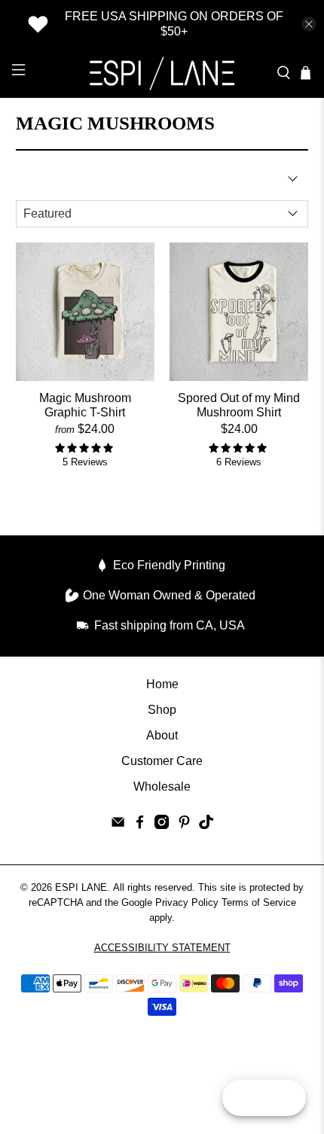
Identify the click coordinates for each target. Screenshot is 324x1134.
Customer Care (162, 760)
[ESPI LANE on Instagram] (161, 824)
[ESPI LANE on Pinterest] (184, 824)
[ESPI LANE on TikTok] (206, 824)
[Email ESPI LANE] (118, 824)
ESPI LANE (81, 887)
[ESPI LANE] (162, 73)
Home (162, 684)
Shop (162, 709)
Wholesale (162, 786)
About (162, 735)
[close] (308, 24)
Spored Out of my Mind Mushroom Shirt (239, 405)
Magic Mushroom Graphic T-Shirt (85, 405)
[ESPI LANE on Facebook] (140, 824)
